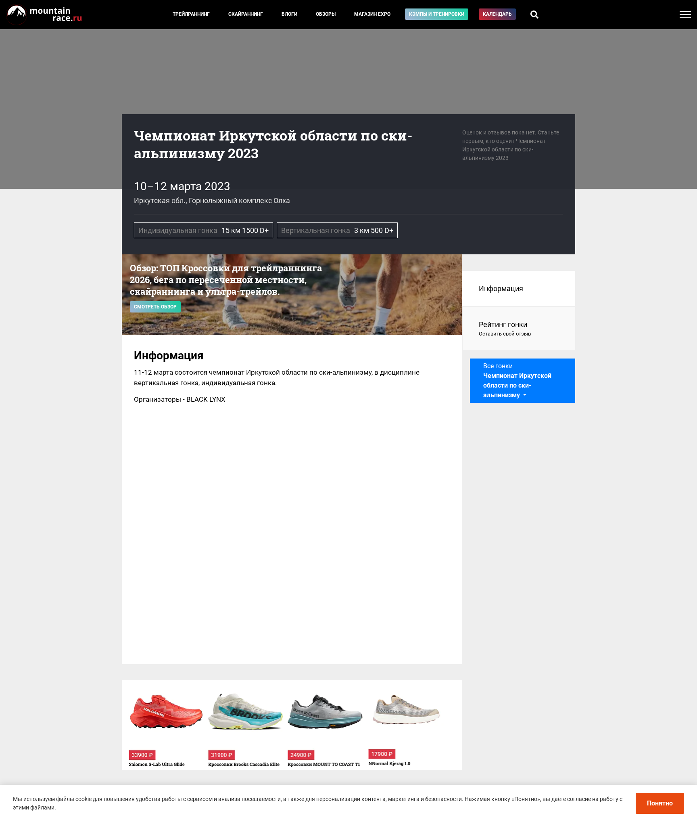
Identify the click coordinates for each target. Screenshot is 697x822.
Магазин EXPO (372, 14)
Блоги (289, 14)
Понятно (660, 803)
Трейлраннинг (191, 14)
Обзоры (326, 14)
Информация (501, 288)
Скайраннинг (245, 14)
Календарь (497, 14)
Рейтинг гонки (505, 328)
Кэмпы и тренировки (436, 14)
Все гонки (517, 380)
